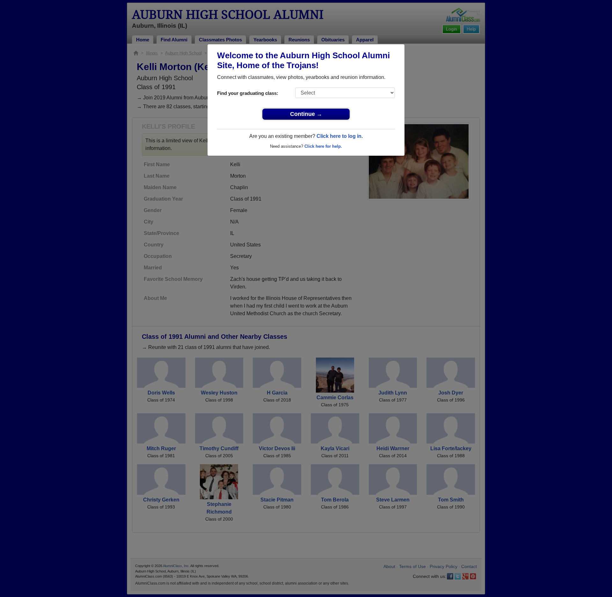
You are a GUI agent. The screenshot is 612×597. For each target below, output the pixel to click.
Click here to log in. (340, 136)
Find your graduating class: (247, 93)
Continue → (306, 114)
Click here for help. (323, 146)
